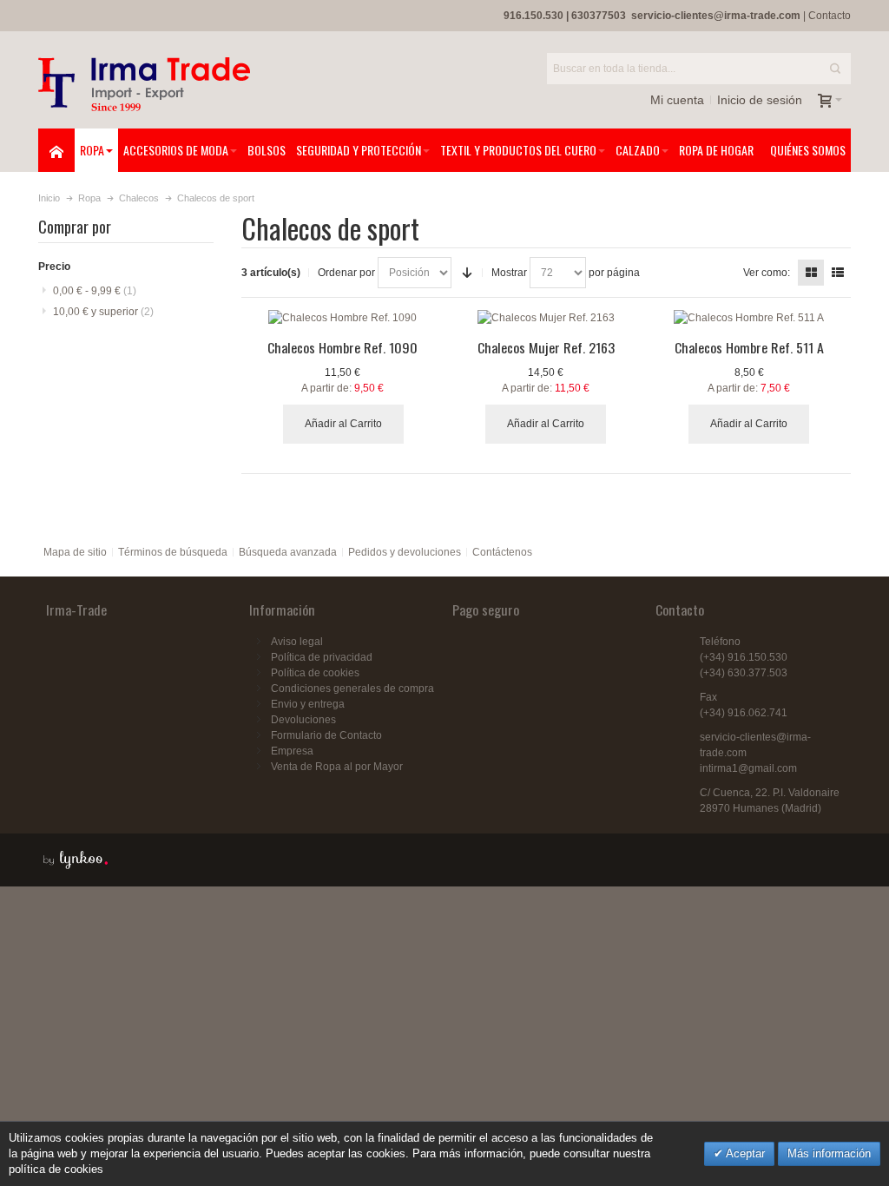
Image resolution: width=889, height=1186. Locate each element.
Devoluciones (303, 720)
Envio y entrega (308, 704)
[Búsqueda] (835, 68)
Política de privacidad (321, 657)
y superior (103, 312)
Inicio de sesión (759, 100)
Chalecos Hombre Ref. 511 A (749, 347)
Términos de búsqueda (172, 552)
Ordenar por (346, 273)
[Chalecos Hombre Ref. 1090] (342, 318)
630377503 (598, 16)
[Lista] (838, 273)
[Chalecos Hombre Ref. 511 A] (749, 318)
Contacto (829, 16)
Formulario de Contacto (326, 735)
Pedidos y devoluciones (404, 552)
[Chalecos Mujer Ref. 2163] (546, 318)
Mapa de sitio (75, 552)
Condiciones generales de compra (352, 688)
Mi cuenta (677, 100)
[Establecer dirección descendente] (467, 273)
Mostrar (509, 273)
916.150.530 (533, 16)
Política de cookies (315, 673)
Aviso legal (297, 642)
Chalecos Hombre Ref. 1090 (342, 347)
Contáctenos (502, 552)
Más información (829, 1153)
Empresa (292, 751)
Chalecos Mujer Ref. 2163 (546, 347)
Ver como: (766, 273)
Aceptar (744, 1153)
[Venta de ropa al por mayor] (144, 84)
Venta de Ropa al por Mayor (337, 767)
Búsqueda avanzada (288, 552)
